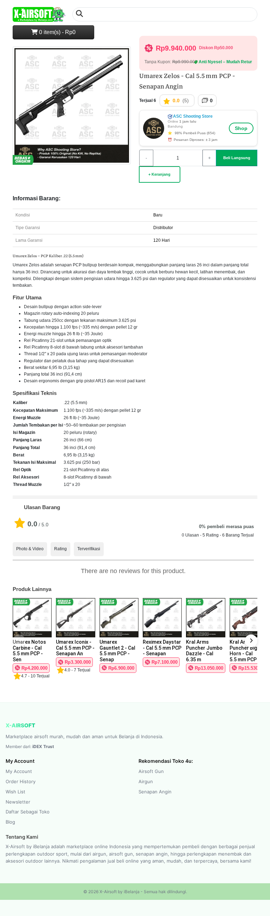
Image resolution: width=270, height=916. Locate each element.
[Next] (251, 641)
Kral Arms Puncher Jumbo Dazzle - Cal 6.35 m (204, 650)
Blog (10, 822)
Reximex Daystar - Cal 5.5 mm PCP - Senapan (162, 648)
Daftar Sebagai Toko (28, 811)
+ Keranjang (159, 174)
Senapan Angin (155, 791)
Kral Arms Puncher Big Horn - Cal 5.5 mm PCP (243, 650)
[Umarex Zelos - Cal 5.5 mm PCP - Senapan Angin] (72, 108)
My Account (19, 771)
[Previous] (19, 641)
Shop (241, 128)
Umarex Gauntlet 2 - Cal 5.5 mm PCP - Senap (117, 650)
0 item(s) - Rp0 (57, 32)
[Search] (79, 14)
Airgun (146, 781)
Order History (21, 781)
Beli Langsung (236, 158)
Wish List (15, 791)
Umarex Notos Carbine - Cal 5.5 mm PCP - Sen (29, 650)
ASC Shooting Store (192, 116)
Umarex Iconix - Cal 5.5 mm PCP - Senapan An (75, 648)
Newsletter (18, 802)
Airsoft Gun (151, 771)
